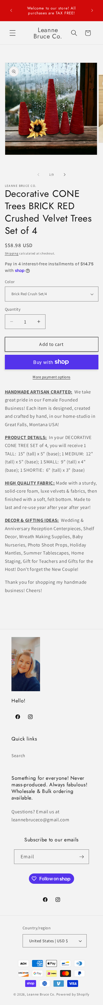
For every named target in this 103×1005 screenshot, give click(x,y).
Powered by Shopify (73, 994)
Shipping (12, 253)
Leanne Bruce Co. (41, 994)
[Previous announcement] (11, 10)
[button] (12, 33)
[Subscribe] (81, 856)
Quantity (13, 309)
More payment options (51, 377)
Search (18, 755)
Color (10, 281)
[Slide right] (64, 174)
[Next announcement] (92, 10)
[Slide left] (38, 174)
